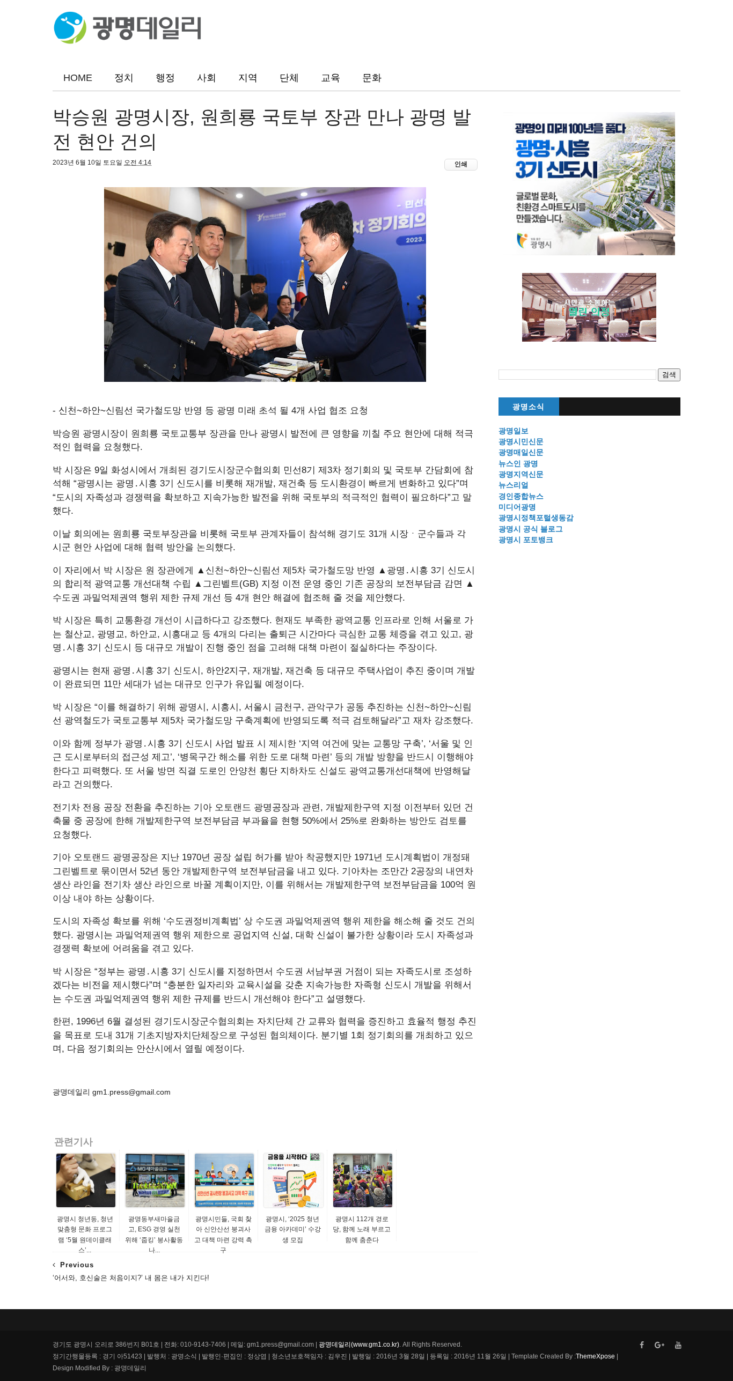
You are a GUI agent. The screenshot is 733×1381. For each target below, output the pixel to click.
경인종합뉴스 (521, 496)
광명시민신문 (521, 441)
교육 (330, 77)
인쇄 (461, 164)
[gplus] (659, 1345)
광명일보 (514, 430)
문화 (372, 77)
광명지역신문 (521, 474)
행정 (165, 77)
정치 (124, 77)
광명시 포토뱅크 (526, 539)
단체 (289, 77)
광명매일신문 (521, 452)
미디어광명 (517, 507)
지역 (248, 77)
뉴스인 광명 (518, 463)
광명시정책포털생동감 (536, 517)
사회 (206, 77)
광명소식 (528, 407)
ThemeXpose (595, 1356)
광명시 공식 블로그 (531, 529)
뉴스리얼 (514, 485)
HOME (77, 77)
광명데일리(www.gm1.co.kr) (359, 1344)
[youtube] (678, 1345)
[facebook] (642, 1345)
